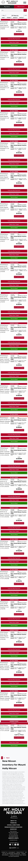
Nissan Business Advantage (13, 827)
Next (7, 758)
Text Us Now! (14, 45)
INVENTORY (13, 829)
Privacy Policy (20, 852)
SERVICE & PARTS (13, 838)
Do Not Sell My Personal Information (14, 853)
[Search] (25, 10)
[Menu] (24, 3)
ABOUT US (13, 820)
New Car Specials (13, 833)
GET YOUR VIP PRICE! (19, 34)
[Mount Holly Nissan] (9, 2)
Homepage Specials (13, 836)
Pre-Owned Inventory (13, 832)
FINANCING (13, 823)
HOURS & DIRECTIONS (13, 825)
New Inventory (13, 831)
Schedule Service (13, 840)
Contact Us (5, 852)
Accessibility (12, 852)
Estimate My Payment (14, 38)
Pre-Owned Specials (13, 835)
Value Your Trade (14, 42)
